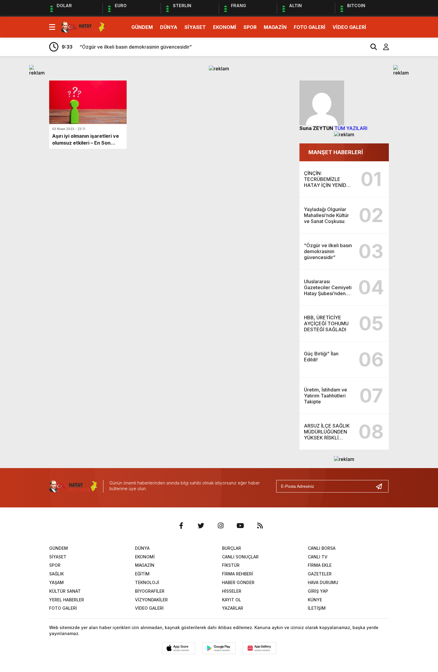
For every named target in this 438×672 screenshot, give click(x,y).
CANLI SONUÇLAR (240, 556)
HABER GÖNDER (238, 582)
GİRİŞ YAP (318, 591)
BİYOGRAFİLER (149, 591)
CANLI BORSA (322, 548)
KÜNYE (315, 599)
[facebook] (181, 525)
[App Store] (178, 648)
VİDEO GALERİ (349, 27)
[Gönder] (381, 486)
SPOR (250, 27)
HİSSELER (231, 591)
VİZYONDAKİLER (151, 599)
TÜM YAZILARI (350, 128)
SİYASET (195, 27)
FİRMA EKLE (320, 565)
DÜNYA (168, 27)
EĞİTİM (142, 573)
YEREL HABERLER (66, 599)
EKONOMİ (224, 27)
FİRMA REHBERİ (237, 573)
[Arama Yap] (371, 47)
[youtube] (240, 525)
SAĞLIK (56, 573)
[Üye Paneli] (383, 47)
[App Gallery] (259, 648)
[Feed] (260, 525)
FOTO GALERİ (309, 27)
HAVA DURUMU (323, 582)
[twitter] (201, 525)
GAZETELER (320, 573)
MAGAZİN (275, 27)
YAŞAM (56, 582)
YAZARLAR (232, 608)
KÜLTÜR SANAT (65, 591)
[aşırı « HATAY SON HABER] (83, 27)
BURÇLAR (231, 548)
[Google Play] (219, 648)
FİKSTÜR (231, 565)
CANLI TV (317, 556)
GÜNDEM (142, 27)
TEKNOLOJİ (147, 582)
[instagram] (220, 525)
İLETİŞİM (317, 608)
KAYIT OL (231, 599)
